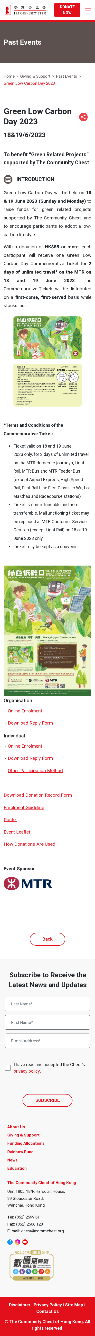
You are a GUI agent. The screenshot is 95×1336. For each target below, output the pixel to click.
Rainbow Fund (20, 1151)
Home (9, 76)
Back (47, 939)
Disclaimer (19, 1304)
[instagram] (17, 1242)
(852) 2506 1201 (30, 1224)
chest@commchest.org (42, 1230)
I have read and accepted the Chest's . (49, 1068)
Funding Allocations (26, 1143)
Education (17, 1168)
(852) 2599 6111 (29, 1217)
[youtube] (25, 1242)
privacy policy (27, 1071)
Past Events (66, 76)
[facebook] (10, 1242)
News (12, 1160)
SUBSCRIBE (47, 1100)
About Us (16, 1126)
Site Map (74, 1304)
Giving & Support (35, 76)
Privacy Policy (48, 1304)
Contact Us (47, 1311)
